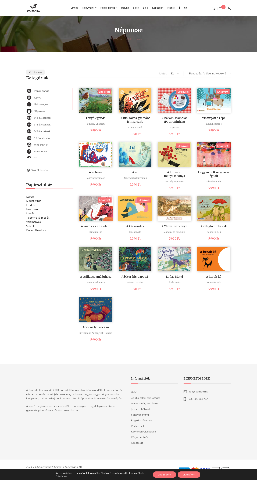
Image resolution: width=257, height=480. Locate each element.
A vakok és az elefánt (95, 226)
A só (135, 172)
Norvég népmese (174, 181)
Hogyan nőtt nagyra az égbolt (214, 174)
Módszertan (33, 201)
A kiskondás (135, 226)
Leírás (30, 196)
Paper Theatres (36, 230)
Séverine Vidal (213, 181)
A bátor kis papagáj (135, 276)
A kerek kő (213, 276)
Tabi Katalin (105, 333)
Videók (30, 226)
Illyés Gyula (135, 232)
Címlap (120, 39)
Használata (33, 209)
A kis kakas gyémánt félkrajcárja (135, 119)
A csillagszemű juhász (96, 276)
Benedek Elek (214, 232)
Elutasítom (189, 474)
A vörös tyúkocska (96, 327)
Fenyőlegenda (95, 118)
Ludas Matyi (174, 276)
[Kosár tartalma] (220, 8)
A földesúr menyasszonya (174, 174)
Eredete (31, 205)
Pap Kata (174, 127)
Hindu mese (95, 232)
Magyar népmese (96, 178)
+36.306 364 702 (198, 398)
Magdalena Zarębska (174, 232)
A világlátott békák (214, 226)
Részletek (61, 476)
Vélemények (33, 221)
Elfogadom (164, 474)
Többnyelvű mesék (37, 217)
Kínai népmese (214, 123)
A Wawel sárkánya (174, 226)
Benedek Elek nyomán (135, 178)
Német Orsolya (135, 282)
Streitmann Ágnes (89, 333)
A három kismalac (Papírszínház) (174, 119)
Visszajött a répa (214, 118)
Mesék (30, 213)
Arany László (135, 127)
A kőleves (95, 172)
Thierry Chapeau (96, 123)
